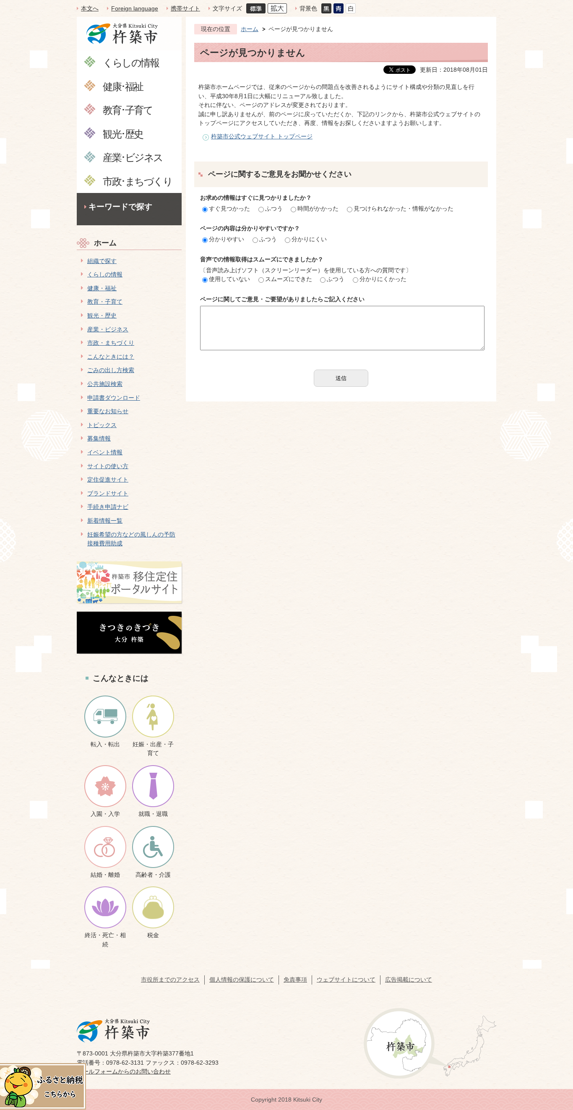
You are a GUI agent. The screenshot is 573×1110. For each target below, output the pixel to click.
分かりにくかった (382, 279)
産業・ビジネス (107, 329)
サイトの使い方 (107, 466)
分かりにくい (309, 239)
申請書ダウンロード (113, 397)
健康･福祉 (123, 86)
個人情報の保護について (241, 979)
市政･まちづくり (137, 181)
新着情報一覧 (104, 520)
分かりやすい (226, 239)
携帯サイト (185, 8)
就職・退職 (153, 813)
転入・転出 (105, 744)
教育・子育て (104, 301)
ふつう (274, 208)
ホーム (105, 243)
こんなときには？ (110, 356)
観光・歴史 (102, 315)
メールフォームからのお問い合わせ (124, 1071)
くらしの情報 (131, 62)
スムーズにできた (288, 279)
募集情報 (99, 438)
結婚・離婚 (105, 874)
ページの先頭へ (551, 1051)
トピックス (102, 425)
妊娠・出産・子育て (153, 749)
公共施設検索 (104, 383)
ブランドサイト (107, 493)
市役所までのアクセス (170, 979)
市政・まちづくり (110, 342)
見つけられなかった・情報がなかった (403, 208)
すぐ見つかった (229, 208)
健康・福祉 (102, 288)
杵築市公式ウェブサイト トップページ (262, 136)
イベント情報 (104, 452)
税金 (153, 935)
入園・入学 (105, 813)
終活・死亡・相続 (105, 940)
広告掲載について (408, 979)
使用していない (229, 279)
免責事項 (295, 979)
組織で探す (102, 261)
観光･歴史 (123, 134)
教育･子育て (127, 110)
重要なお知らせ (107, 411)
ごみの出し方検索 (110, 370)
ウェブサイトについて (346, 979)
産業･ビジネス (133, 157)
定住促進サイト (107, 479)
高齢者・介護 (153, 874)
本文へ (90, 8)
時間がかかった (318, 208)
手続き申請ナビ (107, 506)
